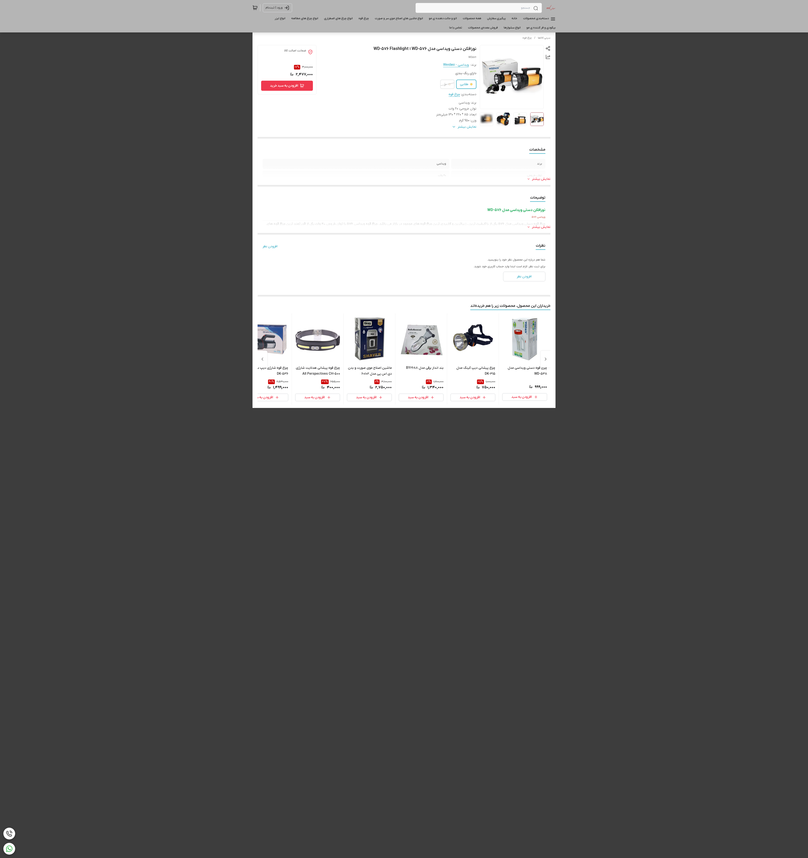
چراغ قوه (527, 38)
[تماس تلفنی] (9, 833)
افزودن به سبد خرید (284, 86)
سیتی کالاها (544, 38)
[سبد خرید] (255, 7)
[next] (262, 359)
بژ (445, 84)
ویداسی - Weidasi (456, 65)
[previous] (546, 359)
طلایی (464, 84)
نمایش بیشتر (541, 179)
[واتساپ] (9, 849)
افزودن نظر (270, 246)
